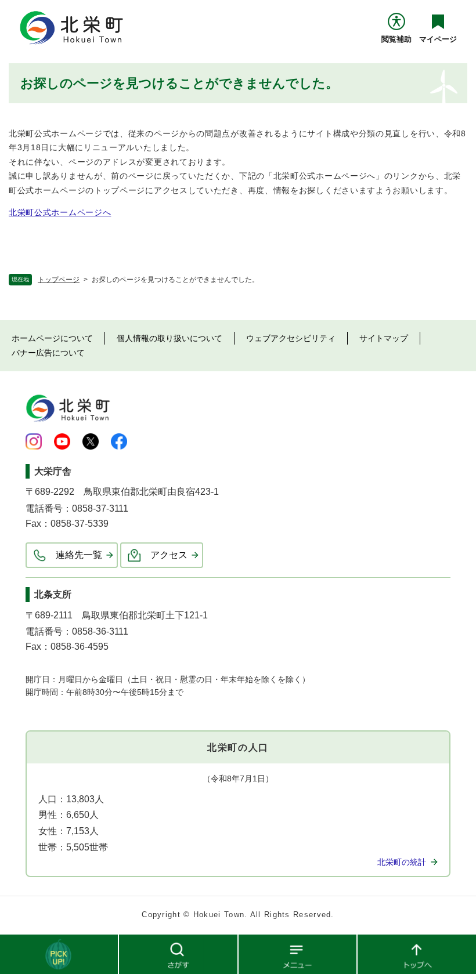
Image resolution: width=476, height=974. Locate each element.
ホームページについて (52, 338)
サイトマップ (383, 338)
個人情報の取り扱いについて (169, 338)
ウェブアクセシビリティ (291, 338)
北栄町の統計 (401, 862)
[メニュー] (298, 953)
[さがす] (178, 953)
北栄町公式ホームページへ (60, 212)
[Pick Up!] (59, 953)
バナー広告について (48, 352)
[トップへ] (417, 953)
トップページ (59, 280)
